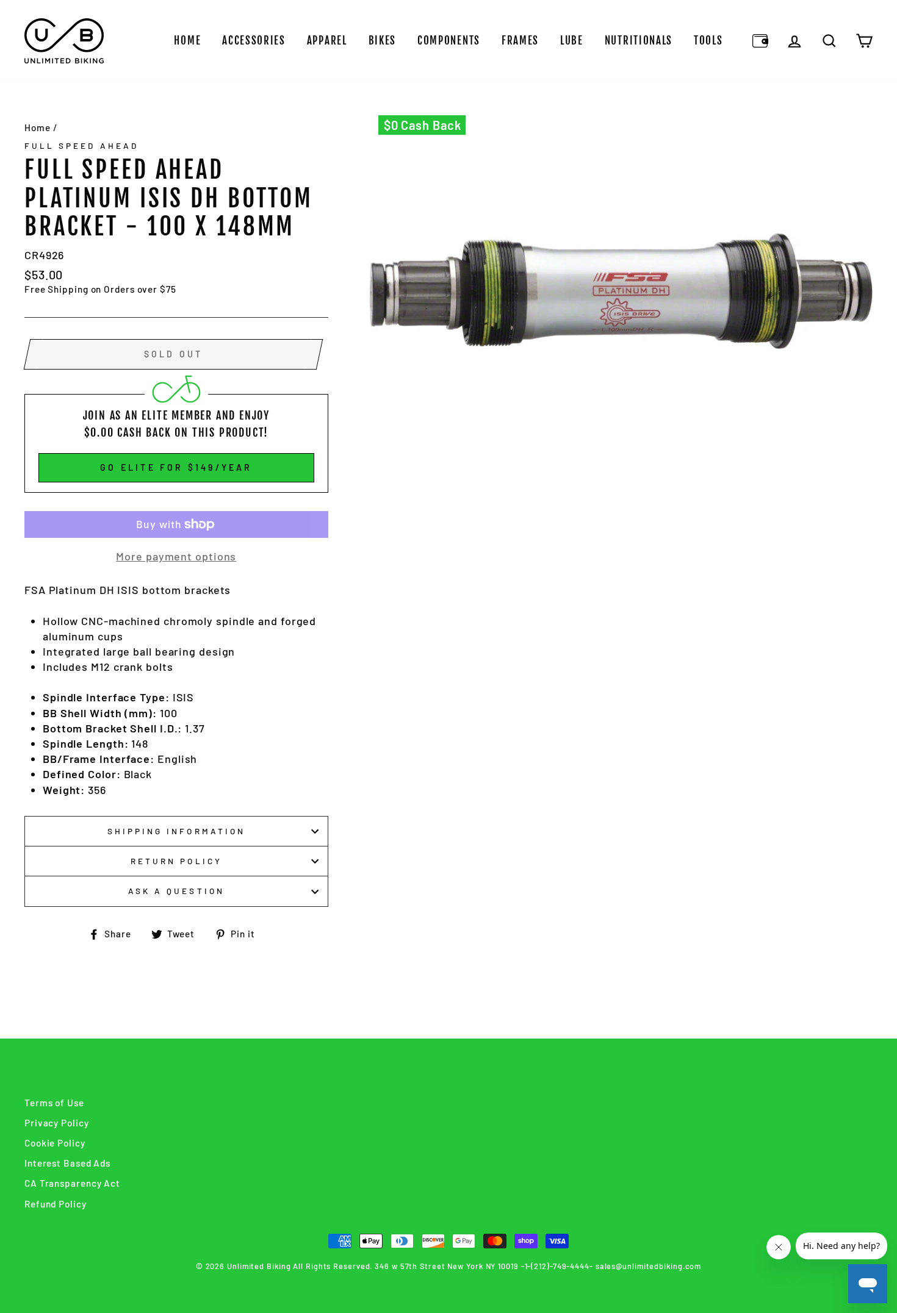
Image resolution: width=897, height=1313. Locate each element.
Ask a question (176, 890)
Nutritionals (638, 40)
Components (448, 40)
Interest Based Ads (67, 1162)
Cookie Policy (54, 1142)
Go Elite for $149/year (176, 467)
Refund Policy (55, 1203)
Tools (708, 40)
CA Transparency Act (72, 1183)
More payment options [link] (176, 556)
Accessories (254, 40)
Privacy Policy (56, 1122)
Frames (520, 40)
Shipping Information (176, 831)
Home (187, 40)
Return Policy (176, 861)
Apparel (327, 40)
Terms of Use (54, 1102)
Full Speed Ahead (81, 145)
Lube (571, 40)
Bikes (383, 40)
